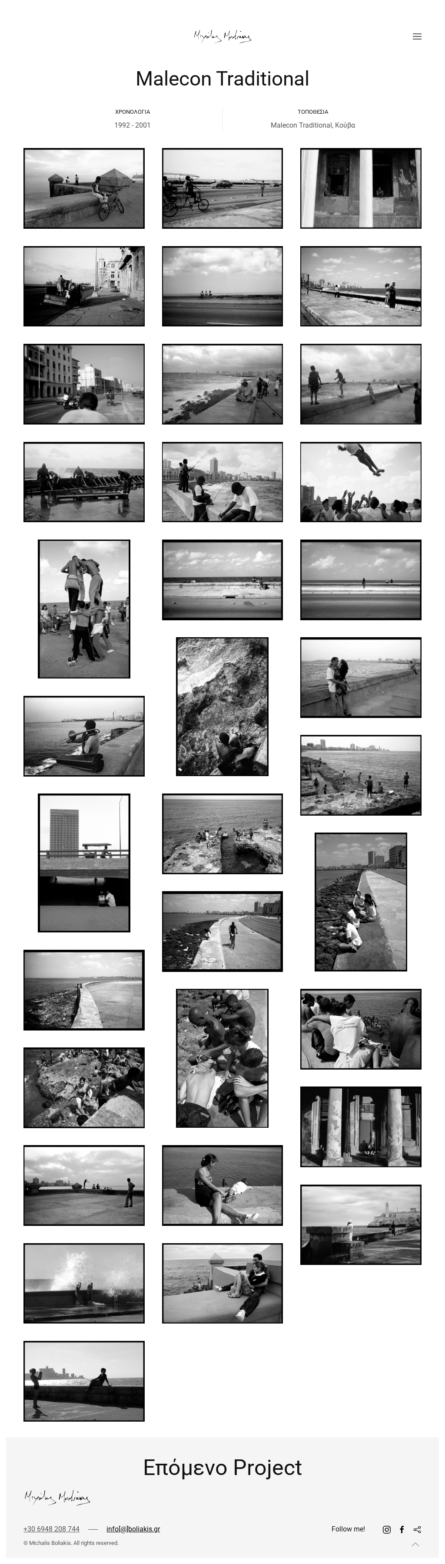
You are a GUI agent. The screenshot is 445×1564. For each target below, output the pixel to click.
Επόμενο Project (222, 1467)
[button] (417, 36)
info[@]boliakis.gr (133, 1529)
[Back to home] (222, 36)
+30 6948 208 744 (51, 1529)
